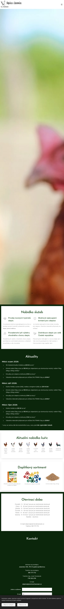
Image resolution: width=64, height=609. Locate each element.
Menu (61, 4)
